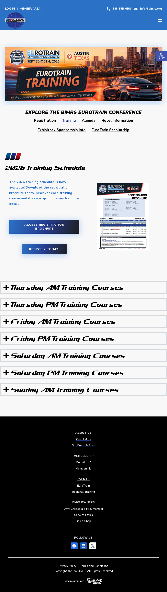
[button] (161, 56)
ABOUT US (83, 433)
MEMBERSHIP (83, 456)
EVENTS (83, 479)
